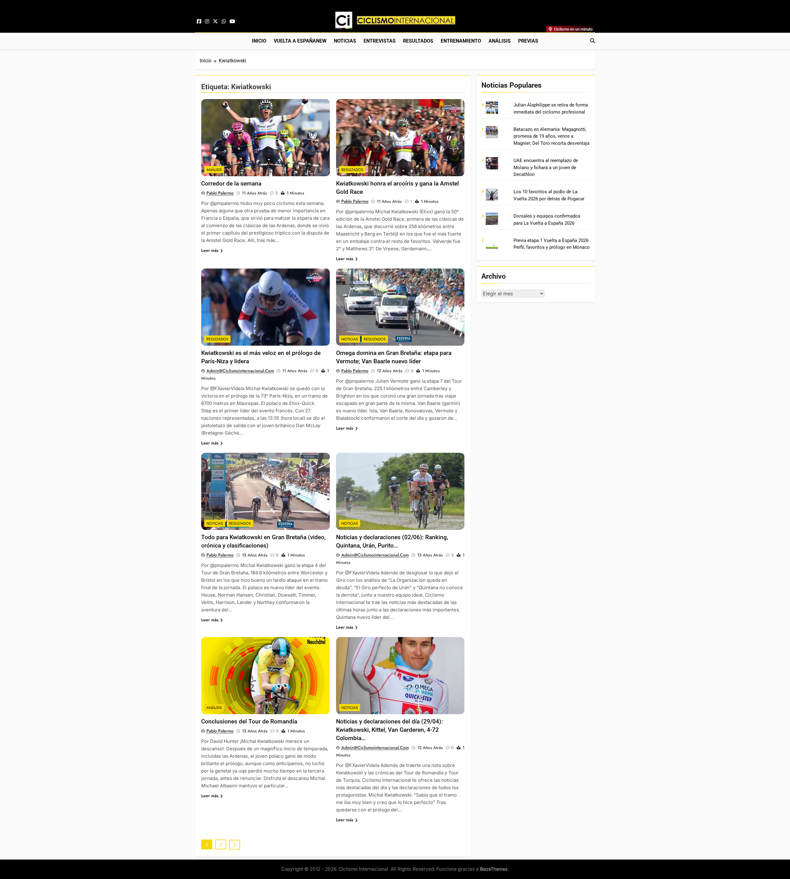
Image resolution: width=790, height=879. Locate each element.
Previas (528, 41)
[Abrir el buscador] (592, 40)
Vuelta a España (300, 41)
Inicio (259, 41)
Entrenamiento (461, 41)
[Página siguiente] (234, 845)
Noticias (345, 41)
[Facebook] (199, 21)
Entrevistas (380, 41)
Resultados (418, 41)
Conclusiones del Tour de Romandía (249, 721)
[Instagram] (207, 21)
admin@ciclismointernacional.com (240, 371)
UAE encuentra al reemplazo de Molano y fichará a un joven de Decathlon (546, 167)
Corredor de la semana (231, 183)
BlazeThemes (494, 869)
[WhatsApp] (224, 21)
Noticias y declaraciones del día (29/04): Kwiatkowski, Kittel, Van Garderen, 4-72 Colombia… (389, 730)
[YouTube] (232, 21)
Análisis (500, 41)
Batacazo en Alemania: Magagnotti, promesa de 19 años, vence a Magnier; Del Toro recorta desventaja (551, 136)
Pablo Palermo (220, 193)
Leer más (209, 250)
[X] (215, 21)
